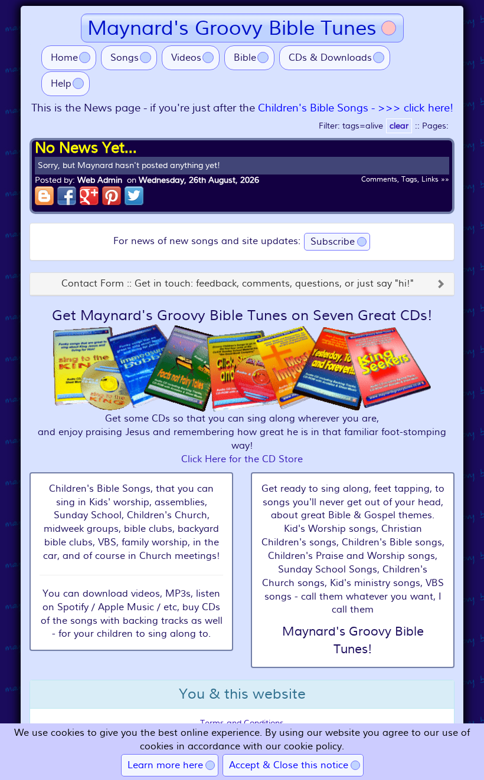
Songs (124, 58)
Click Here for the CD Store (242, 459)
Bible (245, 58)
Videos (186, 58)
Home (64, 58)
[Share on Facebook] (66, 195)
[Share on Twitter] (134, 195)
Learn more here (165, 765)
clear (399, 126)
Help (61, 84)
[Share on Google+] (89, 195)
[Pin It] (111, 195)
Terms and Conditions (242, 723)
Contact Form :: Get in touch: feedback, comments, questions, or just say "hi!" (237, 284)
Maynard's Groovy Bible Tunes (232, 28)
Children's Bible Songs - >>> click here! (355, 108)
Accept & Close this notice (288, 765)
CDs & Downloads (330, 58)
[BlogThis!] (44, 195)
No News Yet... (86, 148)
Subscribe (332, 242)
